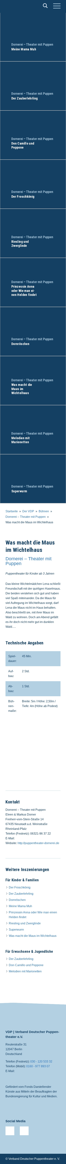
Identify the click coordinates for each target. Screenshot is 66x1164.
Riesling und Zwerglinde (25, 923)
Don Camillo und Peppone (26, 965)
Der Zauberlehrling (21, 893)
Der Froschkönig (19, 887)
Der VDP (28, 511)
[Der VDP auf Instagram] (24, 1130)
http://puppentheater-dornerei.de (38, 843)
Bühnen (44, 511)
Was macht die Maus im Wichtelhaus (32, 935)
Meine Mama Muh (20, 906)
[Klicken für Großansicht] (33, 755)
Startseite (12, 511)
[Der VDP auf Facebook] (10, 1130)
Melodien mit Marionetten (25, 971)
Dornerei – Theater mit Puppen (26, 516)
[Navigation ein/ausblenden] (56, 6)
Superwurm (16, 929)
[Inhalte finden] (45, 6)
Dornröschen (17, 899)
